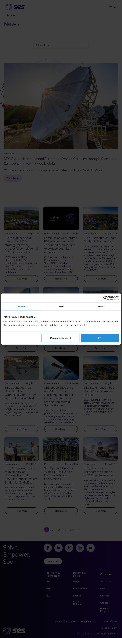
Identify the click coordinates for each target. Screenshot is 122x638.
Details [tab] (61, 306)
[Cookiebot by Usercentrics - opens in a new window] (106, 298)
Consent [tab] (21, 306)
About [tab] (101, 306)
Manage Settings (59, 338)
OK (99, 338)
